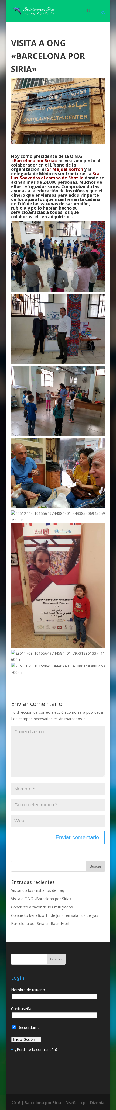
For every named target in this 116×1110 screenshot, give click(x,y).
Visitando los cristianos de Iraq (37, 890)
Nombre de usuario (28, 989)
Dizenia (97, 1102)
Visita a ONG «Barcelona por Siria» (41, 898)
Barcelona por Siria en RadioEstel (40, 923)
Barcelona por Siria (43, 1102)
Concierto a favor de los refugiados (42, 907)
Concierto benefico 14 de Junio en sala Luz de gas (54, 915)
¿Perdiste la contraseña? (36, 1049)
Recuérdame (28, 1027)
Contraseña (21, 1008)
